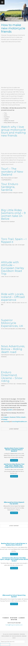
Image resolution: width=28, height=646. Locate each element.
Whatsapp (4, 419)
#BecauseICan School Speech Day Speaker (14, 502)
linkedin (22, 617)
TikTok (18, 417)
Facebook (12, 417)
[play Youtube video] (14, 145)
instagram (14, 617)
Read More (14, 460)
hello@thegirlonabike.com (14, 625)
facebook (6, 617)
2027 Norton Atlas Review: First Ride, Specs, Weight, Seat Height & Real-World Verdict (14, 465)
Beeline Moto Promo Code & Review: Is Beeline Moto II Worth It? (14, 449)
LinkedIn (23, 417)
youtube (14, 619)
